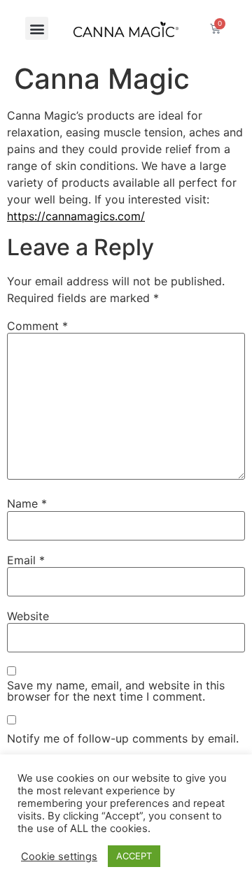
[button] (36, 28)
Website (28, 616)
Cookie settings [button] (59, 856)
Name (27, 503)
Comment (37, 325)
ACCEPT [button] (134, 855)
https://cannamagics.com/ (76, 216)
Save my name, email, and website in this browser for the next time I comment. (116, 691)
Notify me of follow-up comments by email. (123, 738)
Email (26, 560)
